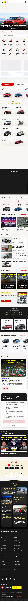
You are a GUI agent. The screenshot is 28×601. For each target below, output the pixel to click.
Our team (16, 561)
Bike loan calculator (19, 550)
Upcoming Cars (4, 542)
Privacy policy (17, 564)
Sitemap (3, 564)
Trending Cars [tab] (7, 84)
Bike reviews (17, 545)
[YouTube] (2, 579)
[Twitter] (14, 579)
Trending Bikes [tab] (20, 84)
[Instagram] (6, 579)
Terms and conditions (19, 567)
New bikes (16, 540)
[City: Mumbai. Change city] (26, 2)
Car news (3, 548)
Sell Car (3, 569)
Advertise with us (18, 569)
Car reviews (4, 545)
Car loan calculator (5, 550)
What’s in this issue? (5, 302)
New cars (3, 540)
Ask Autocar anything (6, 559)
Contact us (3, 567)
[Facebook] (10, 579)
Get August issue (6, 300)
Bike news (16, 548)
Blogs (2, 561)
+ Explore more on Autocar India (9, 531)
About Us (16, 559)
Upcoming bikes (18, 542)
